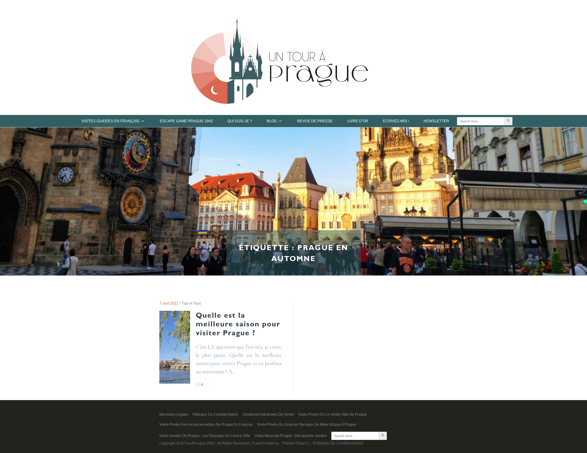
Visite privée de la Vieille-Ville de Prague (332, 414)
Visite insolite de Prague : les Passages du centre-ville (204, 435)
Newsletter (436, 121)
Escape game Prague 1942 (186, 121)
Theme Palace (295, 442)
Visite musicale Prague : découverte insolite (291, 435)
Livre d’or (357, 121)
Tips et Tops (191, 303)
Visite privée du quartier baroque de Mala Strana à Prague (306, 424)
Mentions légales (173, 414)
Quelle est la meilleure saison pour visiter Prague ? (238, 324)
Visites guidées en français (110, 121)
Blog (272, 121)
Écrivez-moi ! (396, 121)
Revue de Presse (315, 121)
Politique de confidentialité (215, 414)
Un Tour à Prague (279, 63)
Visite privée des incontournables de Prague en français (206, 424)
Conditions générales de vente (268, 414)
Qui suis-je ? (239, 121)
